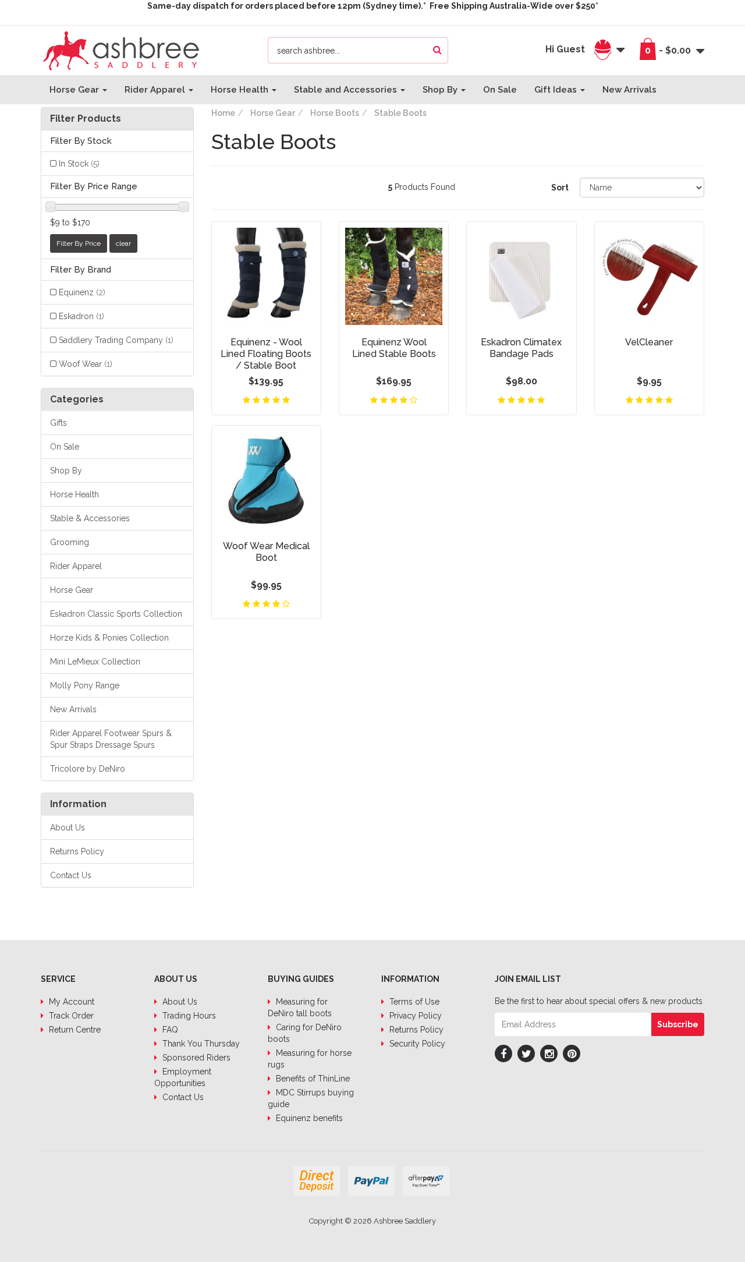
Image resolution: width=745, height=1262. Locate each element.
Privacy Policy (414, 1015)
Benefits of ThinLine (312, 1078)
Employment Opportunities (182, 1077)
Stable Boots (400, 113)
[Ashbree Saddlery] (121, 49)
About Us (67, 827)
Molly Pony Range (84, 685)
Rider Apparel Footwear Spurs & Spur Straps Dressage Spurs (111, 739)
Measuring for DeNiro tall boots (300, 1007)
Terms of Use (413, 1001)
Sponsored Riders (195, 1057)
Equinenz (82, 292)
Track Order (70, 1015)
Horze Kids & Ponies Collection (109, 637)
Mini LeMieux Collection (95, 661)
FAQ (169, 1029)
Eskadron (81, 316)
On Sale (500, 89)
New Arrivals (629, 89)
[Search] (437, 50)
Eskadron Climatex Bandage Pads (521, 348)
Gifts (58, 422)
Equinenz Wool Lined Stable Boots (394, 348)
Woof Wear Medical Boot (266, 551)
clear (123, 243)
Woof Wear (85, 364)
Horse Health (241, 89)
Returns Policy (77, 851)
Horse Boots (334, 113)
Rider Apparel (156, 89)
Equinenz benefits (308, 1118)
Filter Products (85, 119)
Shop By (441, 89)
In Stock (79, 163)
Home (223, 113)
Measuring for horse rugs (310, 1058)
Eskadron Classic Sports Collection (116, 613)
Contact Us (70, 875)
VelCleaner (649, 342)
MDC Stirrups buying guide (311, 1098)
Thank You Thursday (200, 1043)
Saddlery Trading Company (116, 340)
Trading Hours (188, 1015)
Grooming (69, 542)
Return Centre (74, 1029)
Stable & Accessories (90, 518)
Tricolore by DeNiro (87, 768)
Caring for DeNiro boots (305, 1033)
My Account (70, 1001)
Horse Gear (75, 89)
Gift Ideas (556, 89)
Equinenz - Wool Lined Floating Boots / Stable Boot (266, 354)
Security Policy (416, 1043)
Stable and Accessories (346, 89)
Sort (560, 187)
